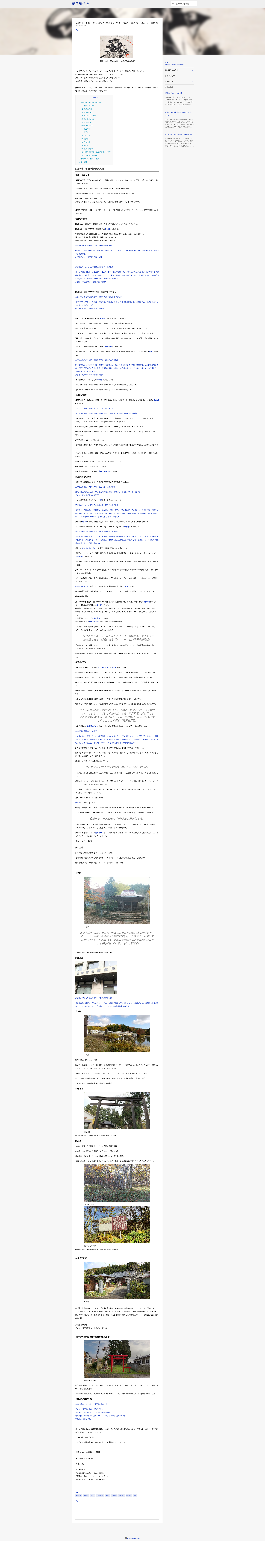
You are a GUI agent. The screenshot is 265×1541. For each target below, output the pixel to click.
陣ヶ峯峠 (100, 605)
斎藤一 (107, 1495)
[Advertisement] (95, 1529)
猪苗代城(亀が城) (105, 471)
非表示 (95, 97)
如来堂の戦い (92, 726)
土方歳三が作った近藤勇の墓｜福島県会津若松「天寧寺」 (96, 532)
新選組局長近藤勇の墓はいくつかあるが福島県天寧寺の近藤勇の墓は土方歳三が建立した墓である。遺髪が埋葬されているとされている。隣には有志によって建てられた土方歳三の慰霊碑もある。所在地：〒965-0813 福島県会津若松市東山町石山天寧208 (117, 540)
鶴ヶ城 (84, 522)
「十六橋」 (126, 586)
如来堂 (114, 667)
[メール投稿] (76, 1493)
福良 (150, 351)
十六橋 (99, 500)
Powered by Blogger (133, 1538)
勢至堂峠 (108, 346)
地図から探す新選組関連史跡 (174, 65)
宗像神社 (147, 602)
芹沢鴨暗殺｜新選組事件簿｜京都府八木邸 (178, 134)
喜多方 (93, 1495)
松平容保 (114, 1495)
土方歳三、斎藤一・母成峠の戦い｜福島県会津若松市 (95, 408)
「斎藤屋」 (79, 556)
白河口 (107, 229)
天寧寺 (126, 527)
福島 (135, 1495)
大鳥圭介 (121, 1495)
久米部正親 (100, 1495)
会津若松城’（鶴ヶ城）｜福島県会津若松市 (91, 1404)
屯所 (166, 62)
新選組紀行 (80, 4)
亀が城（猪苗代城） (82, 586)
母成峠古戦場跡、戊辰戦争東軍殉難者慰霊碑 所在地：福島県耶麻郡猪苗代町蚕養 (106, 413)
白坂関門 (103, 318)
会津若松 (78, 1495)
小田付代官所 (103, 667)
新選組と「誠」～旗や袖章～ (174, 93)
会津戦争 (86, 1495)
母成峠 (156, 400)
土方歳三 (128, 1495)
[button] (76, 30)
